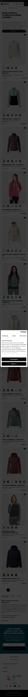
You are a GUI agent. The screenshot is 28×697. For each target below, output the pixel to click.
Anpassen (13, 363)
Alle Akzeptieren (14, 359)
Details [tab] (14, 335)
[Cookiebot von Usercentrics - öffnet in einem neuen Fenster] (20, 332)
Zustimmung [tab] (5, 335)
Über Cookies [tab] (23, 335)
